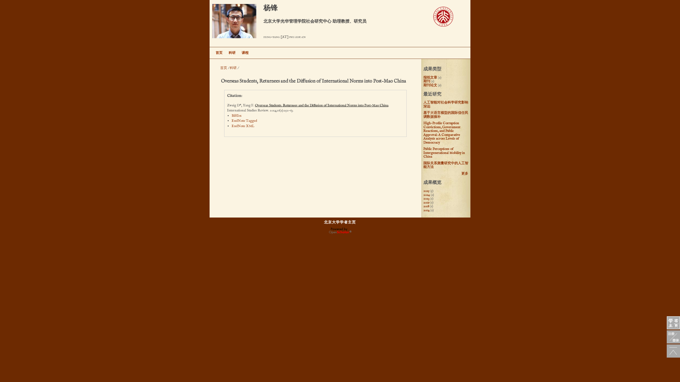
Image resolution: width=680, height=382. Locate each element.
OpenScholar (340, 230)
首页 (219, 53)
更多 (464, 174)
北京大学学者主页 (340, 222)
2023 (426, 198)
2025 (426, 191)
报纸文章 (430, 77)
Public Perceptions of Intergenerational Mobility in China (444, 153)
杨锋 (271, 8)
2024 (426, 195)
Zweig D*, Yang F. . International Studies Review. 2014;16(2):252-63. (308, 108)
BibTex (236, 116)
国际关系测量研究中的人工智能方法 (445, 165)
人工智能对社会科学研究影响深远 (445, 104)
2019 (426, 202)
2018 (426, 206)
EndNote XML (243, 126)
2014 (426, 210)
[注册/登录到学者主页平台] (673, 337)
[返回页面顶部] (673, 351)
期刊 (426, 81)
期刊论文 (430, 85)
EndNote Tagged (244, 121)
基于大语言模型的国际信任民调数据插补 (445, 115)
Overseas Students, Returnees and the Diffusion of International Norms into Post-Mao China (321, 105)
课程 (245, 53)
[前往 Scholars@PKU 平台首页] (673, 322)
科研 (232, 53)
